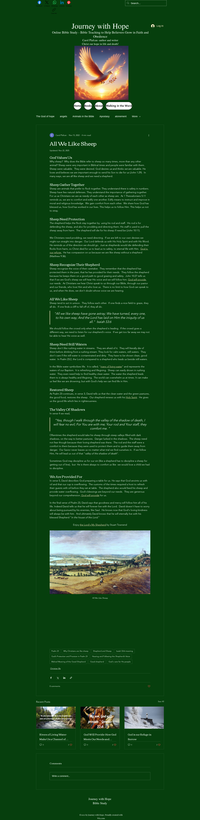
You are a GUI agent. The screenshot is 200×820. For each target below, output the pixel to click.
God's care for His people (120, 661)
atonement (121, 116)
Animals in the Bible (83, 116)
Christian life (55, 668)
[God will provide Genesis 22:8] (100, 718)
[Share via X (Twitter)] (57, 677)
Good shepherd (97, 661)
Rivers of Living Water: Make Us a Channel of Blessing (53, 736)
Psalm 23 (55, 651)
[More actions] (148, 135)
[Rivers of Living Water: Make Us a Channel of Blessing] (56, 718)
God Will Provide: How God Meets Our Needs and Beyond (100, 736)
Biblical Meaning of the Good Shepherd (68, 661)
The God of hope (45, 116)
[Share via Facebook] (51, 677)
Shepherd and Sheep (102, 651)
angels (63, 116)
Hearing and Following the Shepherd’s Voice (111, 656)
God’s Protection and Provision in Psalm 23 (69, 656)
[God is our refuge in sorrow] (144, 718)
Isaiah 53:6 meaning (124, 651)
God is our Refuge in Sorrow (139, 736)
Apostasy (104, 116)
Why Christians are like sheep (75, 651)
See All (161, 701)
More (135, 116)
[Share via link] (71, 677)
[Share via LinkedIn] (64, 677)
